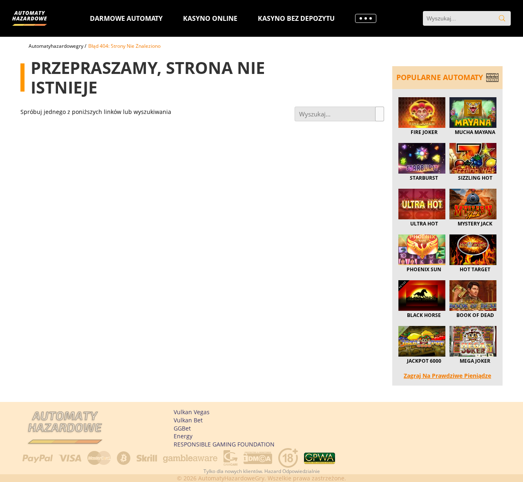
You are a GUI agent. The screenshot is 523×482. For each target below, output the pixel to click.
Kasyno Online (210, 18)
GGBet (182, 428)
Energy (183, 436)
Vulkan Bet (188, 420)
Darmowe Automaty (126, 18)
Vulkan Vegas (192, 412)
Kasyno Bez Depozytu (296, 18)
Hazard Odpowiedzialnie (292, 471)
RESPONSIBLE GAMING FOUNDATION (224, 444)
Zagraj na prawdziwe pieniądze (447, 375)
